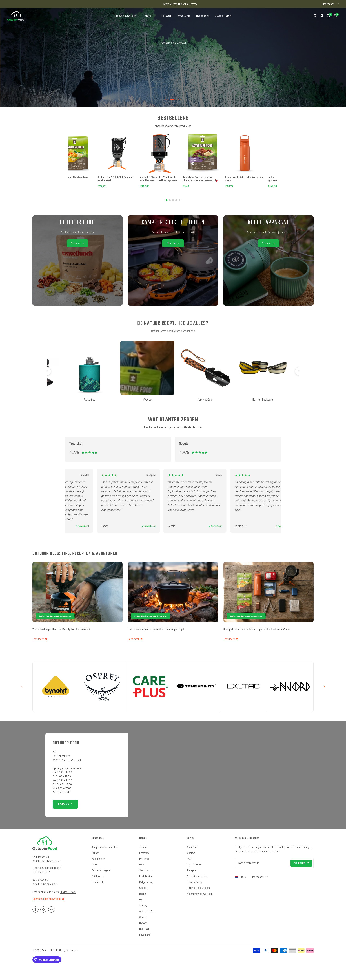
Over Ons (192, 847)
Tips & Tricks (194, 864)
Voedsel (138, 399)
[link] (173, 260)
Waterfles (80, 399)
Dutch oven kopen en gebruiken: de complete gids (157, 629)
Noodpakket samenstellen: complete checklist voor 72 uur (256, 629)
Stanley (143, 905)
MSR (141, 864)
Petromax (144, 858)
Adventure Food (147, 911)
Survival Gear (195, 399)
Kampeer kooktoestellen (104, 847)
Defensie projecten (197, 876)
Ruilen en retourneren (198, 887)
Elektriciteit (97, 882)
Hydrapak (144, 928)
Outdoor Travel (68, 892)
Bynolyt (143, 923)
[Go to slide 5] (179, 200)
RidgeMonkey (146, 882)
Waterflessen (98, 858)
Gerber (143, 917)
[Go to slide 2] (170, 200)
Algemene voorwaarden (199, 893)
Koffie (94, 864)
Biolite (142, 893)
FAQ (189, 858)
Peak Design (145, 876)
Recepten (192, 870)
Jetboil (142, 847)
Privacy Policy (194, 882)
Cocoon (143, 887)
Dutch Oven (98, 876)
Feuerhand (144, 934)
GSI (141, 899)
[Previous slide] (47, 371)
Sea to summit (147, 870)
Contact (191, 852)
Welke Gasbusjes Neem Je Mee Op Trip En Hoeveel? (61, 629)
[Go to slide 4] (176, 200)
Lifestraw (144, 852)
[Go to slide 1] (166, 200)
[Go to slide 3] (173, 200)
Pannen (95, 852)
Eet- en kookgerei (253, 399)
